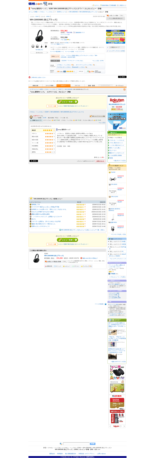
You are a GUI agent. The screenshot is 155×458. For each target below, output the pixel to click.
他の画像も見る (39, 49)
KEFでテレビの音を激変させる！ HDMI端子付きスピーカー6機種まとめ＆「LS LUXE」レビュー (117, 325)
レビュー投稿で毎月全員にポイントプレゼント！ (73, 106)
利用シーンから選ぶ (114, 148)
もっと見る (102, 122)
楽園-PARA (114, 222)
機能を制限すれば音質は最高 (41, 214)
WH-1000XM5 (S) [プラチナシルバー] (72, 112)
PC (123, 251)
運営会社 (52, 453)
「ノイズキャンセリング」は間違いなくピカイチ (47, 216)
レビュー (67, 266)
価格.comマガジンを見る (119, 361)
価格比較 (49, 266)
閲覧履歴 (113, 5)
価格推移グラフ (80, 32)
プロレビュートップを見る (118, 277)
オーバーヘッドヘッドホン (84, 65)
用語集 (111, 158)
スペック (58, 266)
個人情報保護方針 (70, 453)
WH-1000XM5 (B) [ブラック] (54, 255)
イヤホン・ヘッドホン (64, 65)
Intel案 (123, 241)
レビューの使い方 (114, 294)
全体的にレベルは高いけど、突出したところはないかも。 (49, 209)
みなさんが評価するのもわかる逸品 (43, 212)
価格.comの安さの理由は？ (90, 258)
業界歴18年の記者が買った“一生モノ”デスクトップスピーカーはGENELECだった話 (116, 350)
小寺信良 (112, 273)
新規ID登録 (105, 5)
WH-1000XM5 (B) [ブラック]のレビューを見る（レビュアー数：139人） (83, 230)
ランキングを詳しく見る (119, 234)
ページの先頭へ (99, 304)
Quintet (113, 172)
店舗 (66, 42)
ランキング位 (87, 266)
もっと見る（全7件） (98, 60)
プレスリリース (80, 51)
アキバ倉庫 (64, 39)
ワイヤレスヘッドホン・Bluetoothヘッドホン (71, 67)
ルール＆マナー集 (114, 296)
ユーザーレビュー (34, 89)
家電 (41, 89)
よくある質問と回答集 (115, 155)
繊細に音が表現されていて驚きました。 (44, 224)
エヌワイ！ (36, 116)
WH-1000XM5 (68, 89)
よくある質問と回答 (115, 297)
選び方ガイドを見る (120, 160)
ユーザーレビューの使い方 (116, 313)
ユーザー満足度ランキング (117, 284)
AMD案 (124, 244)
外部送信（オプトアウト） (87, 453)
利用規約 (60, 453)
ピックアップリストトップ (118, 258)
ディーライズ (64, 34)
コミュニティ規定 (114, 293)
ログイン (96, 5)
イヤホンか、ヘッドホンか (116, 140)
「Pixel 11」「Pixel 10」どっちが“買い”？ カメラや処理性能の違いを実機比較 (117, 338)
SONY (60, 89)
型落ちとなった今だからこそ (41, 226)
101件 (44, 117)
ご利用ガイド (122, 5)
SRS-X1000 (114, 196)
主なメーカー (113, 150)
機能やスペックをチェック (116, 153)
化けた (34, 219)
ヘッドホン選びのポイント (116, 145)
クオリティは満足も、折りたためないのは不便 (46, 221)
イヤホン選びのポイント (116, 143)
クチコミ (76, 266)
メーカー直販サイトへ (58, 44)
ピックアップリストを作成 (117, 51)
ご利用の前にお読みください (38, 77)
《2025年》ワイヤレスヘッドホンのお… (72, 60)
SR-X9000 (114, 184)
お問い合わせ (101, 453)
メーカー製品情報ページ (57, 51)
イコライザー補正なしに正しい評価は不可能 (45, 207)
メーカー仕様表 (70, 51)
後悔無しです (36, 204)
